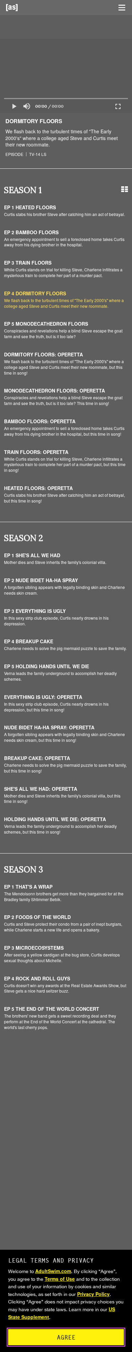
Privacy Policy (93, 1294)
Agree (66, 1337)
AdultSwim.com (53, 1271)
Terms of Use (60, 1278)
